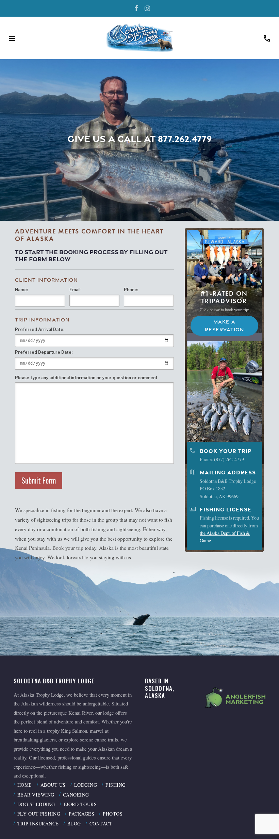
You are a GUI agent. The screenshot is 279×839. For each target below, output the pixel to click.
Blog (74, 823)
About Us (53, 785)
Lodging (85, 785)
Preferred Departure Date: (43, 352)
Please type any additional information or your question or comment (86, 377)
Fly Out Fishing (39, 813)
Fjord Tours (80, 804)
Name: (21, 289)
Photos (112, 813)
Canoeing (76, 794)
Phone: (131, 289)
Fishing (115, 785)
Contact (101, 823)
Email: (75, 289)
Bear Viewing (35, 794)
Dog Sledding (36, 804)
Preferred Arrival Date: (39, 329)
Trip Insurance (38, 823)
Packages (81, 813)
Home (24, 785)
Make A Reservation (224, 326)
